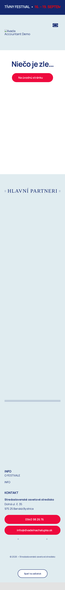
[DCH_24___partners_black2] (32, 253)
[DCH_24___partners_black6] (32, 302)
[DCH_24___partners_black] (32, 205)
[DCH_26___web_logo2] (18, 31)
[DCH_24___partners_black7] (32, 350)
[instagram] (35, 565)
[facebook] (30, 565)
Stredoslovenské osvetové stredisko (37, 556)
